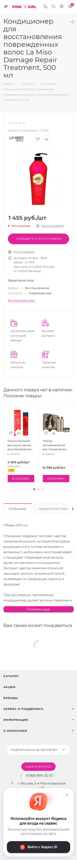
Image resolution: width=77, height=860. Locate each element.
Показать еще (38, 609)
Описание (17, 509)
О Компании (15, 730)
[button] (34, 489)
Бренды (10, 698)
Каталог (11, 676)
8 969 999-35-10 (39, 775)
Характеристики (53, 509)
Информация (15, 719)
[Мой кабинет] (62, 7)
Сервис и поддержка (23, 709)
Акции (9, 687)
